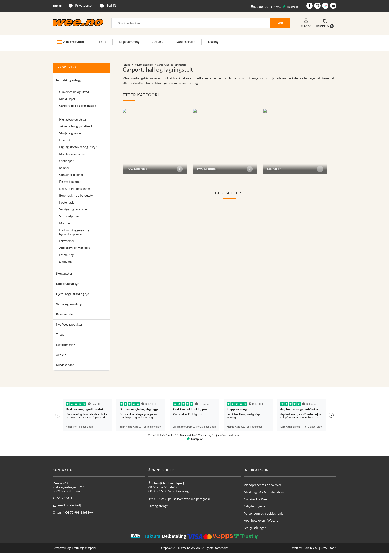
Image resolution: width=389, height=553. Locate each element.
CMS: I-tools (328, 548)
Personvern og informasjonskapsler (74, 548)
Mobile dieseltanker (72, 154)
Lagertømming (129, 42)
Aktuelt (157, 42)
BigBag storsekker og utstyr (77, 147)
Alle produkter (73, 42)
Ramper (64, 168)
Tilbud (101, 42)
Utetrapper (66, 161)
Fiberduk (65, 140)
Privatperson (84, 5)
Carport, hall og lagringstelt (77, 105)
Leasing (213, 42)
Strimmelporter (69, 216)
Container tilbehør (71, 174)
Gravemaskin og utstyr (74, 92)
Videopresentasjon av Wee (263, 485)
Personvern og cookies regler (264, 513)
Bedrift (111, 5)
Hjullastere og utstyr (72, 119)
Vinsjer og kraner (70, 133)
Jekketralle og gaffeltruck (76, 126)
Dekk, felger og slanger (74, 188)
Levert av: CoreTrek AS (304, 548)
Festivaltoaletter (70, 181)
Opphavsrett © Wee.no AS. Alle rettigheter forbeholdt (194, 548)
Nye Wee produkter (69, 324)
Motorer (64, 223)
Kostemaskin (67, 202)
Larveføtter (66, 241)
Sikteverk (65, 261)
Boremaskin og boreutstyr (76, 195)
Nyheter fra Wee (255, 499)
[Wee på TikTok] (325, 6)
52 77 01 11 (65, 498)
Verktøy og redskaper (73, 209)
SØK (280, 23)
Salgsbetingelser (255, 506)
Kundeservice (185, 42)
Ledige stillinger (255, 528)
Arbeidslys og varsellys (74, 247)
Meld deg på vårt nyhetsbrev (264, 492)
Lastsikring (66, 255)
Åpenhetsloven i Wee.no (261, 520)
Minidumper (67, 99)
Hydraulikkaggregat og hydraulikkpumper (74, 232)
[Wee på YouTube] (333, 6)
